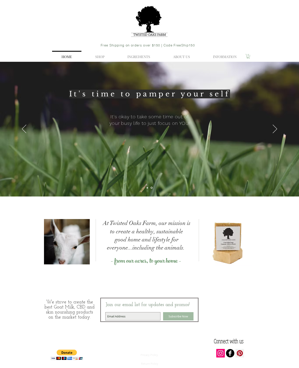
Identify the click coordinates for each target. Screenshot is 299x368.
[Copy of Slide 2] (152, 187)
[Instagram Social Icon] (220, 353)
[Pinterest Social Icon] (240, 353)
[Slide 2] (148, 188)
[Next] (275, 129)
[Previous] (24, 129)
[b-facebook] (230, 353)
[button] (248, 56)
